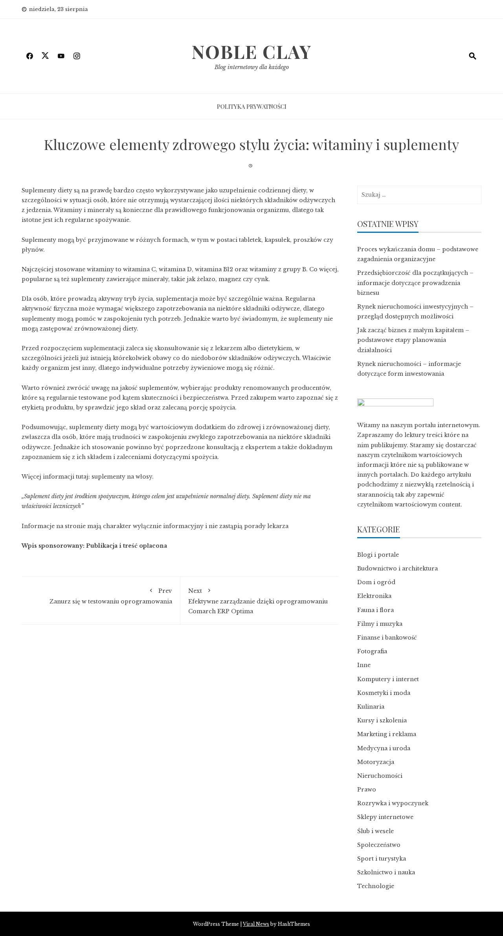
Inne (364, 665)
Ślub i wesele (375, 831)
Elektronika (374, 596)
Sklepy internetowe (385, 817)
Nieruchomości (379, 775)
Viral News (256, 924)
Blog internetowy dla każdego (252, 67)
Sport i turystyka (381, 858)
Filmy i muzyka (379, 623)
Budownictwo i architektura (397, 568)
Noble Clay (251, 51)
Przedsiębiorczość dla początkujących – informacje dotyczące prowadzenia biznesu (415, 282)
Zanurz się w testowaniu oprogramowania (111, 596)
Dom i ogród (376, 582)
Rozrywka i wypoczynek (392, 803)
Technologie (375, 886)
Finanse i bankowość (387, 637)
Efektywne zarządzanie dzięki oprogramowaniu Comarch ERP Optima (258, 600)
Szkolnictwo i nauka (386, 872)
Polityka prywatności (251, 106)
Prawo (366, 789)
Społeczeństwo (378, 844)
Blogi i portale (378, 554)
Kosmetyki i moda (383, 693)
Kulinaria (370, 706)
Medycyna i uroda (383, 748)
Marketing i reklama (386, 734)
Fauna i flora (375, 610)
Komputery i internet (388, 679)
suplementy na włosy (122, 476)
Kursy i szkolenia (382, 720)
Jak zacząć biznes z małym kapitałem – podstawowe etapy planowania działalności (413, 340)
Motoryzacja (375, 762)
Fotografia (372, 651)
